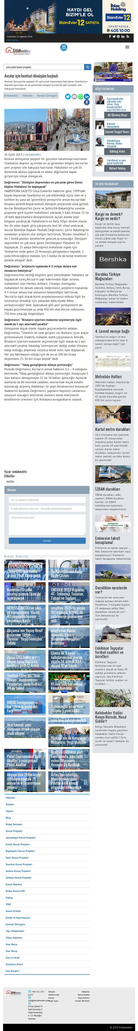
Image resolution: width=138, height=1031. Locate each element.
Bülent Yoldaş (117, 168)
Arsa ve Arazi (13, 957)
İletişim (51, 991)
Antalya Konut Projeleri (18, 877)
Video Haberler (14, 937)
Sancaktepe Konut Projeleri (21, 837)
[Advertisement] (47, 433)
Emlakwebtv (11, 95)
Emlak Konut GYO (15, 891)
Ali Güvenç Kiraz (117, 115)
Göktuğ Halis (117, 151)
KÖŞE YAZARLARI (104, 89)
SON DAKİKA (13, 40)
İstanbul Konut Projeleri (19, 864)
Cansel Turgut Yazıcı (117, 132)
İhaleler (10, 804)
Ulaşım (9, 811)
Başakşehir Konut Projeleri (20, 851)
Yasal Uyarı (53, 1000)
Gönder (47, 540)
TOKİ (8, 904)
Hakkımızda (53, 994)
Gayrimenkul (84, 997)
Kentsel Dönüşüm (47, 95)
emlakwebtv (33, 155)
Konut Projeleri (14, 831)
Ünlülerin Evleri (14, 964)
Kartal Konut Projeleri (18, 844)
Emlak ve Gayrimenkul (18, 917)
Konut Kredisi (13, 911)
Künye (51, 997)
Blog (8, 817)
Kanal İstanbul (14, 884)
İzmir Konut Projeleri (17, 857)
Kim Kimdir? (12, 971)
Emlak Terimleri (14, 824)
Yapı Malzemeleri (15, 931)
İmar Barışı (11, 944)
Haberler (28, 95)
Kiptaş (9, 897)
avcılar (10, 481)
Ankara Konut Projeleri (18, 871)
